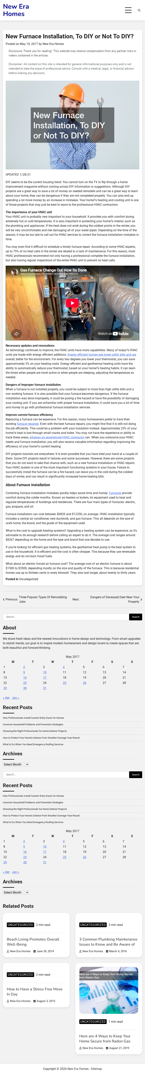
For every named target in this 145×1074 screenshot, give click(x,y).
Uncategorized (28, 579)
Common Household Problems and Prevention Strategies (33, 724)
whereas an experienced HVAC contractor (57, 437)
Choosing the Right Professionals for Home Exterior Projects (35, 731)
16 (25, 677)
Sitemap (96, 1069)
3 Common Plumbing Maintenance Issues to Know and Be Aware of (108, 942)
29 (5, 688)
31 (44, 688)
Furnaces (115, 493)
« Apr (6, 698)
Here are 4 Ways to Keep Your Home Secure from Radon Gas (104, 1039)
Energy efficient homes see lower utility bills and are (102, 354)
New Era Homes (16, 10)
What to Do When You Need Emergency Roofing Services (33, 744)
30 (25, 688)
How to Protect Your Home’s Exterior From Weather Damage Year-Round (41, 737)
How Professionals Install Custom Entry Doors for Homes (33, 717)
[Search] (139, 10)
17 (44, 677)
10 (44, 672)
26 (84, 683)
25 (64, 683)
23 (25, 683)
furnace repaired (28, 424)
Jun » (15, 698)
